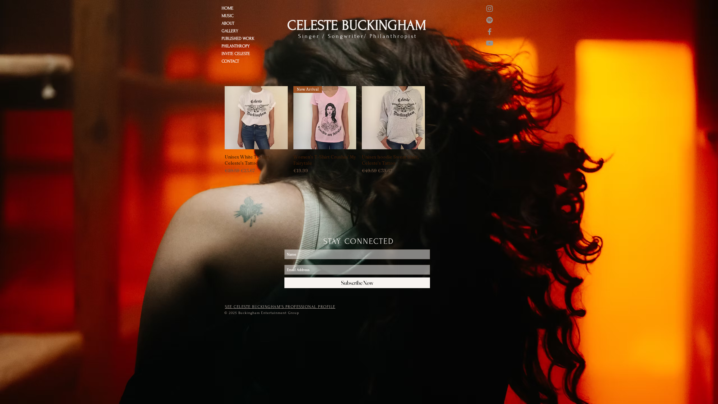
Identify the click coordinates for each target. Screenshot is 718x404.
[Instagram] (489, 8)
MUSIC (228, 15)
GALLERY (230, 30)
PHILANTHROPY (236, 46)
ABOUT (228, 23)
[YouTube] (489, 43)
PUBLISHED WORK (238, 38)
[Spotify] (489, 20)
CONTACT (230, 61)
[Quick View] (256, 117)
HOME (227, 8)
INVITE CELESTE (236, 53)
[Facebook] (489, 31)
